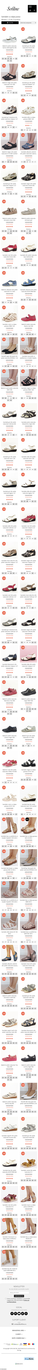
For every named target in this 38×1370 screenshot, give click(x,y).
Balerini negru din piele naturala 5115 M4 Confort (9, 153)
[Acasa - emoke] (13, 9)
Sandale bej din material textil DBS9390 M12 (9, 1269)
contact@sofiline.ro (20, 1324)
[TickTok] (22, 1313)
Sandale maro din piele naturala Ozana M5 (28, 964)
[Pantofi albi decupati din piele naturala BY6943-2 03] (28, 1091)
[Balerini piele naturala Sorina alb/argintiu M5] (9, 35)
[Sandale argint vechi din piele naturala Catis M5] (9, 1020)
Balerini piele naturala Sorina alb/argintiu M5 (10, 47)
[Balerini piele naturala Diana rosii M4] (28, 313)
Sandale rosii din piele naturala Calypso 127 (28, 527)
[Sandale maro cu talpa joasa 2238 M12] (28, 1194)
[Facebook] (12, 1313)
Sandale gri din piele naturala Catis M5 (28, 996)
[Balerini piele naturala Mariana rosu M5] (9, 688)
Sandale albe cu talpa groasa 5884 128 (28, 118)
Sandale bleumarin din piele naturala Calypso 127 (9, 665)
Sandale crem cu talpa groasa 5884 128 (9, 325)
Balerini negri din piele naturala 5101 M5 (9, 83)
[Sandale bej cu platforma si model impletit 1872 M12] (9, 825)
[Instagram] (26, 1313)
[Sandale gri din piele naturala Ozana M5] (28, 35)
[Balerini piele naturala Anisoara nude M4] (9, 985)
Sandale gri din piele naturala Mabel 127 (28, 83)
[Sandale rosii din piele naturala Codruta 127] (9, 584)
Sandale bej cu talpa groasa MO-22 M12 (28, 837)
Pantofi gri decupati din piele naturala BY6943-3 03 (28, 869)
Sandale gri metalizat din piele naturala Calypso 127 (9, 118)
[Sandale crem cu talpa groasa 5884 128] (9, 313)
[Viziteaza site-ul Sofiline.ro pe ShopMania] (29, 1358)
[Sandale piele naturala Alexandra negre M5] (28, 411)
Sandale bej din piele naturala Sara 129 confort (28, 805)
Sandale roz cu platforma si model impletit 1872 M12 (9, 901)
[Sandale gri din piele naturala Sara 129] (9, 446)
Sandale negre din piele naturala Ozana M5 (28, 184)
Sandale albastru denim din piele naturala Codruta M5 (28, 153)
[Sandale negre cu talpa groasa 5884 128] (28, 377)
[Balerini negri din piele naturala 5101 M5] (9, 72)
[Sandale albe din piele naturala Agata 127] (28, 481)
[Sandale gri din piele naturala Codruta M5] (9, 411)
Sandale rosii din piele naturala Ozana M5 (9, 256)
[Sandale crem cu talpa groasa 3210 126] (9, 794)
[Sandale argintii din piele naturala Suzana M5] (9, 1125)
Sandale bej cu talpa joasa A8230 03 (28, 1237)
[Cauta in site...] (34, 10)
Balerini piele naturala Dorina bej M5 (9, 1102)
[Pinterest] (15, 1313)
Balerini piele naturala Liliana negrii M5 (9, 736)
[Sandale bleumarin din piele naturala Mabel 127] (28, 1020)
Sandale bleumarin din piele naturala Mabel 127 (28, 1031)
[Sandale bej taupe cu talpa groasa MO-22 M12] (9, 857)
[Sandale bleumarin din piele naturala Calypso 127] (9, 654)
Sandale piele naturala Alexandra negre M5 (28, 423)
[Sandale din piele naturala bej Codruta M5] (28, 244)
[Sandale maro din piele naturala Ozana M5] (28, 953)
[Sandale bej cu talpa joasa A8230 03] (28, 1226)
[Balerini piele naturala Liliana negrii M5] (9, 725)
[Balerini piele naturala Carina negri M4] (28, 1054)
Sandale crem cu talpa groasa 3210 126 (9, 805)
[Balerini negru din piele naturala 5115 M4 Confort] (9, 141)
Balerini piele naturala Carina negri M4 (28, 1066)
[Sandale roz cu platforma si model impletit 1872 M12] (9, 889)
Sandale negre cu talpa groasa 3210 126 (28, 770)
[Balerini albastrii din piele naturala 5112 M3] (9, 279)
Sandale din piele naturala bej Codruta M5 (28, 256)
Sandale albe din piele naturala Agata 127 (28, 492)
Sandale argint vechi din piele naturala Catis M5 (9, 1031)
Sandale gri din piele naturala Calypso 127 (9, 184)
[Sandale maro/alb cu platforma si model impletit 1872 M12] (28, 345)
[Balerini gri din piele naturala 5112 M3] (28, 725)
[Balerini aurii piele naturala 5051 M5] (9, 377)
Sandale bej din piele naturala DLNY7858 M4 (9, 1171)
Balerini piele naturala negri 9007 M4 (28, 700)
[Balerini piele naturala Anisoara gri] (28, 208)
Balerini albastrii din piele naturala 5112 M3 (9, 290)
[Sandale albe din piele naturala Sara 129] (28, 446)
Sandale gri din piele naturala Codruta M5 (9, 423)
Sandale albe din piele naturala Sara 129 (28, 457)
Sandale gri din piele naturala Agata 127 (9, 492)
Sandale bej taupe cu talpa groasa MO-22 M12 (9, 869)
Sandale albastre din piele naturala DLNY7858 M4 (28, 290)
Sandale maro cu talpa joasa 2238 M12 (29, 1206)
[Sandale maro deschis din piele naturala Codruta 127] (28, 584)
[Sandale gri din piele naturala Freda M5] (28, 1125)
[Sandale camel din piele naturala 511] (28, 1160)
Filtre (10, 23)
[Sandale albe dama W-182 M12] (9, 921)
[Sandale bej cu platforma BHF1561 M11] (28, 921)
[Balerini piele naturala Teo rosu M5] (9, 1054)
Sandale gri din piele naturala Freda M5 (28, 1136)
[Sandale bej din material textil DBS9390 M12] (9, 1258)
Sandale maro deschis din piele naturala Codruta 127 (28, 596)
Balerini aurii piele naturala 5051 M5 (9, 389)
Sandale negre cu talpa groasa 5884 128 (28, 389)
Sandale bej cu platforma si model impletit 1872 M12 (9, 837)
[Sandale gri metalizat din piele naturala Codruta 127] (9, 619)
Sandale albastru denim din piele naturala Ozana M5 (9, 964)
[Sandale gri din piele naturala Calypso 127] (9, 173)
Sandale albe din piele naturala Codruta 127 (9, 527)
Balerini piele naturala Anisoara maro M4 (9, 219)
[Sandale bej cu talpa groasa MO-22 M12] (28, 825)
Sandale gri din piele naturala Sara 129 (9, 457)
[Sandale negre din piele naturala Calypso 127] (28, 550)
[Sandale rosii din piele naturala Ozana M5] (9, 244)
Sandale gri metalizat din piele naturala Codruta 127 (9, 630)
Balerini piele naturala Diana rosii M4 (28, 325)
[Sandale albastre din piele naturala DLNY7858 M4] (28, 279)
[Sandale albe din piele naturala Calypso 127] (28, 654)
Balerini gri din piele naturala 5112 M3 (28, 736)
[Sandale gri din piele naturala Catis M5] (28, 985)
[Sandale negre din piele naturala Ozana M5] (28, 173)
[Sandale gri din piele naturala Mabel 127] (28, 72)
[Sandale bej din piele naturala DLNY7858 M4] (9, 1160)
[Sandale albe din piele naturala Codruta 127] (9, 515)
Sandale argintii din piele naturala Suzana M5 (9, 1136)
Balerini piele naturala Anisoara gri (28, 219)
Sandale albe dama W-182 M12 (9, 933)
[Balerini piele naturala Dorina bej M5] (9, 1091)
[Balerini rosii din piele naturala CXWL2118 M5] (9, 759)
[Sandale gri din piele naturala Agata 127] (9, 481)
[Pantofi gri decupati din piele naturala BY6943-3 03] (28, 857)
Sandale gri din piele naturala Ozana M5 (28, 47)
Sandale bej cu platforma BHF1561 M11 (28, 933)
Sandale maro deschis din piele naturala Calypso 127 (9, 561)
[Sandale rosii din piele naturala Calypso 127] (28, 515)
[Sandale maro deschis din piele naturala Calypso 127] (9, 550)
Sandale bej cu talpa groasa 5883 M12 (28, 901)
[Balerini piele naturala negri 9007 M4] (28, 688)
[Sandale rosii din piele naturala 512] (9, 1194)
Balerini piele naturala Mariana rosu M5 (9, 700)
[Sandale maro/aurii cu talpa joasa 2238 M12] (9, 1226)
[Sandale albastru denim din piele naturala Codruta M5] (28, 141)
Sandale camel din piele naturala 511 (28, 1171)
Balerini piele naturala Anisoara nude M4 (9, 996)
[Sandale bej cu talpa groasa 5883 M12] (28, 889)
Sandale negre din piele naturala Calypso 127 (28, 561)
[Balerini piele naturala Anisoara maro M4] (9, 208)
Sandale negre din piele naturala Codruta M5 (28, 630)
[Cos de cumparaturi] (30, 10)
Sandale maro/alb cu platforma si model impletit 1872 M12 (28, 357)
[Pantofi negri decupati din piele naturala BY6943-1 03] (9, 345)
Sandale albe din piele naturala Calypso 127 (28, 665)
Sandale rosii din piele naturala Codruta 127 (9, 596)
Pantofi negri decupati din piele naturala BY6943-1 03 (9, 357)
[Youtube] (19, 1313)
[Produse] (30, 7)
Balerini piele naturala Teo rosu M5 (9, 1066)
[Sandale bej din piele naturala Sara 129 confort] (28, 794)
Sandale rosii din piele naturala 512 (9, 1206)
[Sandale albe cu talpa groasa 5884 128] (28, 106)
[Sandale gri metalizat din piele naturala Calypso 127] (9, 106)
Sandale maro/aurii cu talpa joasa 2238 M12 (9, 1237)
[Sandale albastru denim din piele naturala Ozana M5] (9, 953)
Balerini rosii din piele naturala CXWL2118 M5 (9, 770)
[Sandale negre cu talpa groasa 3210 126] (28, 759)
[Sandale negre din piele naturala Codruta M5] (28, 619)
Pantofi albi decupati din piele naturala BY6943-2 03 (28, 1102)
